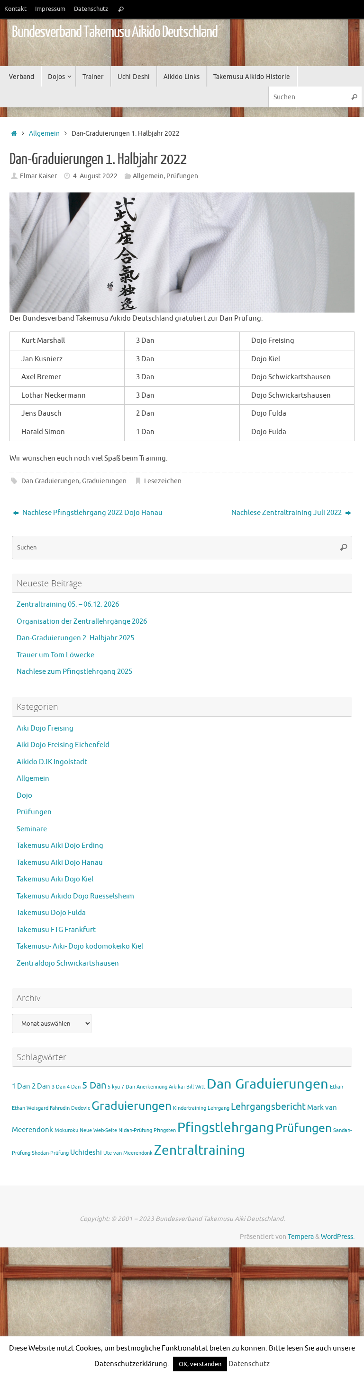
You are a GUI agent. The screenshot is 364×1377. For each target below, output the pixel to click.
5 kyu (114, 1087)
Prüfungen (182, 176)
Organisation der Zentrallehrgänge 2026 (82, 621)
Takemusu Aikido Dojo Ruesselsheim (75, 896)
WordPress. (338, 1237)
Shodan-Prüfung (50, 1153)
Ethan (336, 1087)
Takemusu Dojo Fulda (51, 912)
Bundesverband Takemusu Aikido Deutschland (115, 32)
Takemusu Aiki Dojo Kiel (55, 879)
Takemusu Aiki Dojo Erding (60, 845)
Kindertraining (189, 1108)
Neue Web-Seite (98, 1130)
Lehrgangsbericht (268, 1107)
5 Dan (94, 1085)
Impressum (50, 9)
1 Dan (21, 1086)
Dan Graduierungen (50, 481)
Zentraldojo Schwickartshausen (68, 963)
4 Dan (74, 1087)
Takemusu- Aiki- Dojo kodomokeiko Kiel (80, 946)
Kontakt (15, 9)
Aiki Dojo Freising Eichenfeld (63, 745)
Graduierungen (104, 481)
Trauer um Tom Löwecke (55, 655)
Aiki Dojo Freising (45, 728)
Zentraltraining (199, 1150)
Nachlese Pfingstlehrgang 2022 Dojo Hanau (92, 512)
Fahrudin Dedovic (70, 1108)
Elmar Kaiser (38, 176)
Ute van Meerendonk (128, 1153)
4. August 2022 (95, 176)
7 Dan (128, 1087)
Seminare (32, 829)
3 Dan (58, 1087)
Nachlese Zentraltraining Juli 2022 (287, 512)
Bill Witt (195, 1087)
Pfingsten (165, 1130)
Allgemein (44, 134)
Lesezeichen (163, 481)
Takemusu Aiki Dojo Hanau (60, 862)
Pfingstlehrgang (225, 1127)
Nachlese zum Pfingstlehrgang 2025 (74, 671)
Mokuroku (66, 1130)
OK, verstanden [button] (200, 1364)
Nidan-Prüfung (135, 1130)
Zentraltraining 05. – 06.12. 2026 (68, 604)
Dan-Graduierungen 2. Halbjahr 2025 (75, 638)
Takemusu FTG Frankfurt (56, 929)
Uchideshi (86, 1152)
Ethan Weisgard (30, 1108)
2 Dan (41, 1086)
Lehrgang (218, 1108)
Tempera (301, 1237)
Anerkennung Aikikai (160, 1087)
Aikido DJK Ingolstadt (52, 762)
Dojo (24, 795)
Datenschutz (91, 9)
